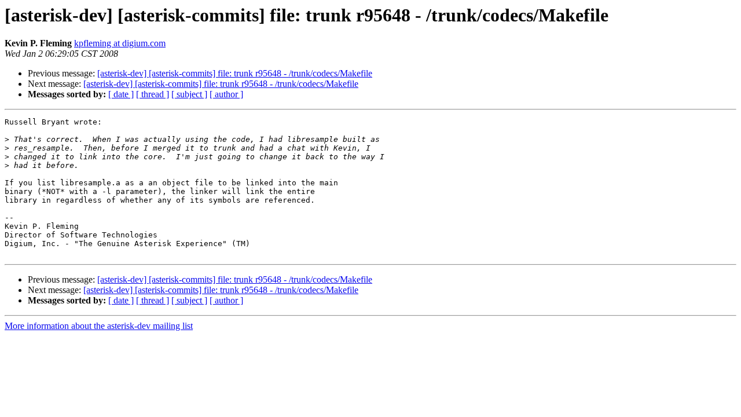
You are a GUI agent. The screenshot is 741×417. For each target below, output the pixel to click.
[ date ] (121, 94)
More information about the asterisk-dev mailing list (99, 326)
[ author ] (226, 94)
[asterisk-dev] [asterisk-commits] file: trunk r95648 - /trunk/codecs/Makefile (234, 73)
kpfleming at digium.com (120, 43)
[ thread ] (152, 94)
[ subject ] (189, 94)
